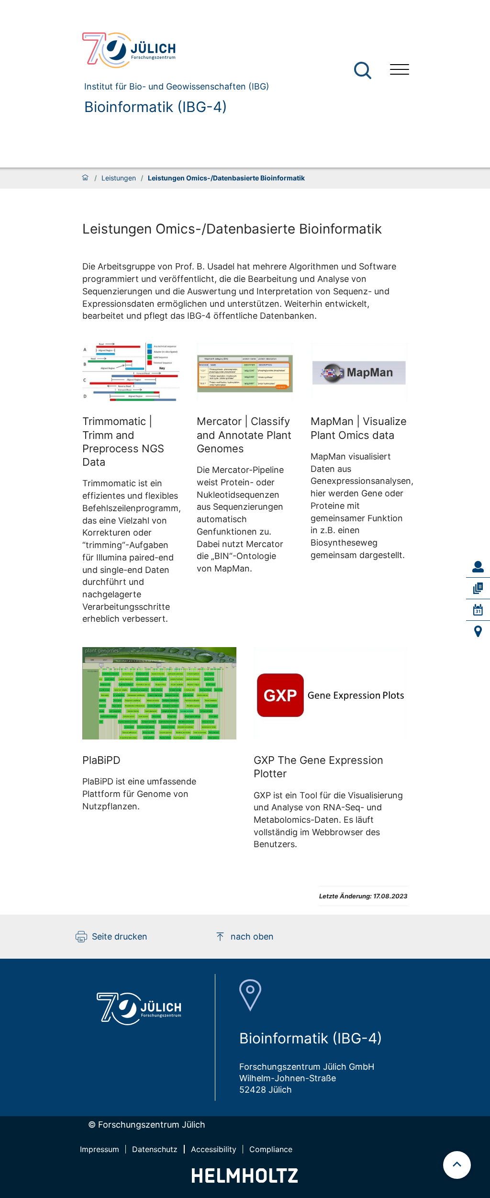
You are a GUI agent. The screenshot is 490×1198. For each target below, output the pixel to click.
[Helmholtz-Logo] (245, 1180)
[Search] (364, 70)
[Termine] (478, 609)
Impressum (99, 1149)
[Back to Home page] (171, 50)
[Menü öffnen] (399, 70)
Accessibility (213, 1149)
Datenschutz (155, 1149)
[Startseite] (85, 178)
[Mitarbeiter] (478, 566)
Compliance (270, 1149)
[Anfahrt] (478, 631)
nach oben (252, 936)
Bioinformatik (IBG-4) (155, 106)
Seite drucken (119, 936)
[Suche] (362, 70)
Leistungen (118, 178)
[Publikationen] (478, 588)
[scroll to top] (457, 1165)
